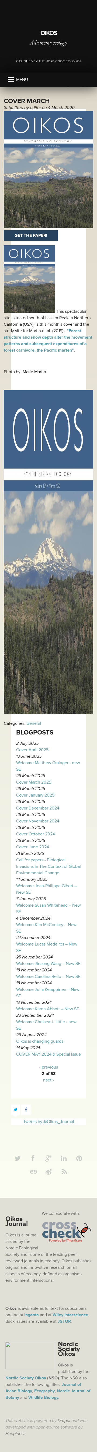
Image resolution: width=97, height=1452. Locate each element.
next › (48, 1080)
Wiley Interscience (70, 1315)
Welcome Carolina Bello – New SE (48, 976)
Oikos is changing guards (39, 1041)
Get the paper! (31, 235)
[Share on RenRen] (33, 1172)
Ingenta (31, 1315)
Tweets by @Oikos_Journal (48, 1121)
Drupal (64, 1420)
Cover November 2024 (37, 821)
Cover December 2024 (37, 808)
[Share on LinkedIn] (64, 1158)
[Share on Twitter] (18, 1158)
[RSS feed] (64, 1172)
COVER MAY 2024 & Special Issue (48, 1054)
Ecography (44, 1391)
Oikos (48, 33)
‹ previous (48, 1067)
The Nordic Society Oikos (60, 61)
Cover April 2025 (32, 750)
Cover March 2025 (33, 782)
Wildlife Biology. (43, 1397)
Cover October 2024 (35, 834)
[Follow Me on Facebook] (33, 1158)
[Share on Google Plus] (48, 1158)
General (33, 723)
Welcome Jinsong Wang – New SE (48, 963)
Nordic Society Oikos (25, 1378)
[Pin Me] (79, 1158)
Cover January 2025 (35, 795)
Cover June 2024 (32, 847)
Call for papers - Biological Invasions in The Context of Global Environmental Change (48, 866)
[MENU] (10, 79)
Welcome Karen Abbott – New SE (47, 1009)
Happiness (15, 1433)
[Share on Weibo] (49, 1172)
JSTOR (64, 1321)
